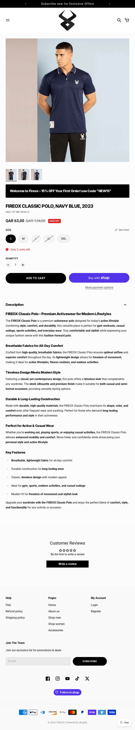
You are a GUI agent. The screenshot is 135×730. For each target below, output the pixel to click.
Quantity (12, 258)
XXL (63, 238)
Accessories (55, 630)
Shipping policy (15, 617)
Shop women (56, 624)
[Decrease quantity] (8, 264)
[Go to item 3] (36, 174)
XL (49, 238)
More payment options (99, 287)
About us (53, 611)
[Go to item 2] (24, 174)
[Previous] (25, 4)
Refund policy (14, 611)
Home (52, 605)
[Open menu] (8, 20)
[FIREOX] (67, 20)
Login (94, 605)
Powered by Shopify (76, 722)
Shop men (54, 617)
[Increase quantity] (22, 264)
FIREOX (60, 722)
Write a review (68, 564)
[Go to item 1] (11, 174)
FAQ (8, 605)
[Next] (109, 4)
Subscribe (90, 661)
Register (96, 611)
